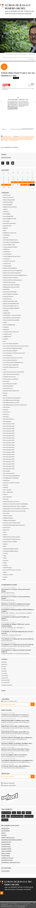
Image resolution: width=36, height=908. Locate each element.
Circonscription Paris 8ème (10, 247)
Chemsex (5, 237)
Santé (31, 138)
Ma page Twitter (5, 855)
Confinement (6, 251)
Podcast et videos (7, 515)
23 (3, 184)
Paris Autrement (7, 497)
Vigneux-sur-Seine (8, 574)
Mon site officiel (5, 830)
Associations (6, 221)
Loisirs (5, 369)
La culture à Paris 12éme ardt (11, 332)
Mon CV (3, 833)
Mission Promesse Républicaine (11, 475)
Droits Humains (7, 299)
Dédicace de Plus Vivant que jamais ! (12, 280)
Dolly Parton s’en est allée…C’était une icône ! (15, 726)
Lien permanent (7, 136)
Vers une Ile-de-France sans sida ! (12, 570)
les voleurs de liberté (25, 139)
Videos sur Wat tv (5, 853)
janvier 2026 (4, 678)
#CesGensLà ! (7, 195)
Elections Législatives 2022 (10, 301)
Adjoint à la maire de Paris (10, 207)
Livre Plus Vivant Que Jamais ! (11, 367)
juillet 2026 (4, 664)
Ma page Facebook (6, 848)
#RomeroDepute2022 (9, 200)
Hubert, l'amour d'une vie (7, 837)
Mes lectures (6, 412)
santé (18, 812)
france (6, 140)
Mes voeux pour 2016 (8, 447)
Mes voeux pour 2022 (8, 459)
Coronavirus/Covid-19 (9, 261)
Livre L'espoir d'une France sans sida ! (13, 357)
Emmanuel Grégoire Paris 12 (11, 306)
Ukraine (5, 565)
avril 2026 (4, 671)
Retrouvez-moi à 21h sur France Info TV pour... (15, 749)
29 (32, 184)
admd (17, 139)
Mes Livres (16, 138)
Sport (4, 546)
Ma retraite (6, 381)
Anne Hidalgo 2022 (8, 216)
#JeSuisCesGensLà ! (8, 197)
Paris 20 (5, 494)
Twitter (5, 563)
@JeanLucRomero (6, 157)
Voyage (5, 577)
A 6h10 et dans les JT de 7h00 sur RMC (16, 54)
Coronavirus (6, 258)
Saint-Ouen (6, 530)
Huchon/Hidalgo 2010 (9, 324)
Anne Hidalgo (6, 214)
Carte (3, 690)
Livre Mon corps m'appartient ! (11, 364)
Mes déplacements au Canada (11, 402)
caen (5, 139)
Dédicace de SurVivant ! (9, 282)
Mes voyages (6, 471)
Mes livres (4, 835)
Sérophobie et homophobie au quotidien (11, 839)
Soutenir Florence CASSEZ (10, 541)
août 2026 (4, 662)
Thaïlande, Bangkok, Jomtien (10, 548)
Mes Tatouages (7, 421)
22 (32, 182)
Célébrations (6, 235)
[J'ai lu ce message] (34, 903)
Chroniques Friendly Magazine (11, 242)
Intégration (6, 329)
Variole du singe (7, 567)
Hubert (5, 322)
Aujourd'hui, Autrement (9, 223)
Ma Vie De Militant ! (8, 386)
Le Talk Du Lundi (7, 334)
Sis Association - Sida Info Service (11, 539)
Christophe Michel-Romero (10, 240)
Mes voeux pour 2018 (8, 452)
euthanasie (5, 820)
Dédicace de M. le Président (10, 277)
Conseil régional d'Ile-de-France (11, 256)
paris (8, 816)
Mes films (5, 409)
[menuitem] (16, 54)
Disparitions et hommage (10, 291)
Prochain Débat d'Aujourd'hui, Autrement (14, 525)
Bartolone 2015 (7, 225)
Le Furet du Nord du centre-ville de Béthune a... (15, 766)
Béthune (5, 228)
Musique (5, 485)
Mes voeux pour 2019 (8, 454)
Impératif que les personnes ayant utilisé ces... (15, 732)
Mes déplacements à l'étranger (11, 400)
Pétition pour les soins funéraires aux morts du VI (16, 508)
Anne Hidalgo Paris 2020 (9, 218)
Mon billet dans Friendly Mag (10, 478)
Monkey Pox (6, 480)
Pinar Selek (6, 513)
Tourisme (5, 560)
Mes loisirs (6, 416)
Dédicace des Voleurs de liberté (11, 284)
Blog (4, 230)
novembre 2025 (5, 682)
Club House (6, 249)
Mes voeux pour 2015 (8, 445)
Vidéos (5, 572)
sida (23, 812)
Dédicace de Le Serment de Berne (12, 273)
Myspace (5, 487)
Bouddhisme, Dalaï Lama (9, 233)
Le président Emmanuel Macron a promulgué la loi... (17, 760)
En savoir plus (21, 906)
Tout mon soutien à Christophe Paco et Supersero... (17, 737)
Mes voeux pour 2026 (8, 468)
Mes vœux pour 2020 (8, 473)
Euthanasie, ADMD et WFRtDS (11, 308)
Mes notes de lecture (8, 419)
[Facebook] (2, 163)
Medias (22, 137)
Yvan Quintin (5, 617)
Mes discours (6, 407)
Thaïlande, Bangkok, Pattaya (10, 551)
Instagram (6, 327)
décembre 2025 (5, 680)
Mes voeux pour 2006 (8, 423)
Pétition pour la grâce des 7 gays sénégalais (14, 506)
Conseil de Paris (7, 254)
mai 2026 (3, 669)
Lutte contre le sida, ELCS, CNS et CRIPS (10, 137)
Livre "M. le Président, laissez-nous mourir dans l (16, 346)
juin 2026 (3, 666)
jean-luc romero (11, 139)
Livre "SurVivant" (7, 355)
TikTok (5, 558)
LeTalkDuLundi (7, 336)
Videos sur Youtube (6, 851)
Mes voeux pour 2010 (8, 433)
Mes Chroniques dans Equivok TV (12, 398)
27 (22, 184)
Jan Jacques (4, 589)
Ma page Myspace (6, 846)
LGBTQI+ (5, 339)
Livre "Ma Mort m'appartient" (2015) (12, 348)
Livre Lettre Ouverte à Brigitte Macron (13, 362)
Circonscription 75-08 (9, 244)
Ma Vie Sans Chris (8, 388)
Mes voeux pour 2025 (8, 466)
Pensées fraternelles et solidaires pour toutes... (15, 720)
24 (8, 184)
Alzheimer (6, 211)
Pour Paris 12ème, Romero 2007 (11, 523)
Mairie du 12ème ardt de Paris (11, 390)
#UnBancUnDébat (8, 202)
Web (4, 579)
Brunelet (4, 604)
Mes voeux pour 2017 (8, 449)
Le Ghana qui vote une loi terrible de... (23, 639)
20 (22, 182)
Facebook (5, 310)
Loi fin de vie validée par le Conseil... (20, 604)
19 (17, 182)
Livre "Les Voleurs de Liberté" (26, 136)
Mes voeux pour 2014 (8, 442)
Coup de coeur (7, 263)
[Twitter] (7, 163)
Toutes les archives (6, 685)
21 (27, 182)
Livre (4, 341)
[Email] (12, 163)
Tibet (4, 555)
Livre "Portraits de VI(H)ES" (10, 350)
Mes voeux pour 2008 (8, 428)
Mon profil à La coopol (7, 860)
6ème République (7, 204)
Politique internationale (9, 520)
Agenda (5, 209)
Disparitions (6, 289)
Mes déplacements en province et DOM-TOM (15, 405)
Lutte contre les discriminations (11, 374)
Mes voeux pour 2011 (8, 435)
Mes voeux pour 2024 (8, 464)
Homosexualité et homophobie (11, 320)
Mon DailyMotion (5, 844)
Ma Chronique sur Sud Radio (10, 379)
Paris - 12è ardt (7, 490)
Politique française (24, 138)
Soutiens (5, 544)
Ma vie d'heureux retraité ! (10, 383)
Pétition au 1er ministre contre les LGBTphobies (15, 504)
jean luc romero (29, 816)
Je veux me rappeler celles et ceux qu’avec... (14, 754)
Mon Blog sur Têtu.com (7, 858)
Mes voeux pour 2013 (8, 440)
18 (13, 182)
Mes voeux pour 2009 (8, 431)
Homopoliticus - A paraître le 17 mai (10, 862)
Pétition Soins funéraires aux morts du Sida (14, 511)
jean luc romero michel (17, 816)
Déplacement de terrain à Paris (11, 287)
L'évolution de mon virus (9, 376)
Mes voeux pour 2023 (8, 461)
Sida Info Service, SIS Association (11, 537)
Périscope (5, 499)
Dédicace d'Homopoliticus (10, 268)
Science (5, 534)
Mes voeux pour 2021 (8, 456)
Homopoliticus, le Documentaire (11, 317)
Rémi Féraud (6, 527)
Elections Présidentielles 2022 (11, 303)
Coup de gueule (7, 266)
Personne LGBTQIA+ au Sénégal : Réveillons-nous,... (17, 743)
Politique (28, 812)
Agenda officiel (5, 828)
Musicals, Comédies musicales (11, 482)
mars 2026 (4, 673)
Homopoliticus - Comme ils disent (12, 315)
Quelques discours (6, 842)
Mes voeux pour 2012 (8, 438)
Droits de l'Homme (8, 296)
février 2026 (4, 675)
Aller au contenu (5, 1)
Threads (5, 553)
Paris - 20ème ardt (8, 492)
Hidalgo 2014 (6, 313)
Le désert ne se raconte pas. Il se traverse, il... (15, 715)
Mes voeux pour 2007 (8, 426)
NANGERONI (5, 609)
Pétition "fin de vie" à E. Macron (11, 501)
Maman (5, 393)
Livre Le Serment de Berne (10, 360)
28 (27, 184)
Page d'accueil (31, 54)
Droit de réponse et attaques (10, 294)
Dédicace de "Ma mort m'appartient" (12, 270)
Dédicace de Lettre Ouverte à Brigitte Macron (15, 275)
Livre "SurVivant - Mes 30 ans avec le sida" (14, 353)
